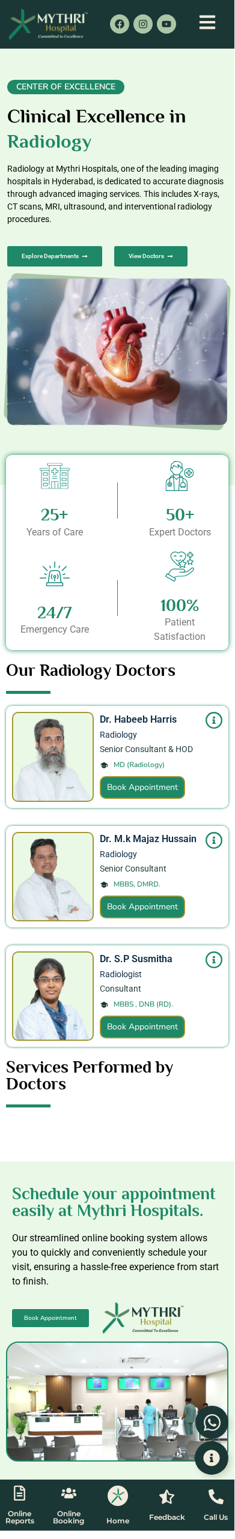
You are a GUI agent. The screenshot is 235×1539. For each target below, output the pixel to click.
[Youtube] (166, 24)
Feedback (167, 1517)
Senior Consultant (133, 868)
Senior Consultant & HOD (146, 749)
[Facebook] (119, 24)
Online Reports (19, 1517)
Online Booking (68, 1517)
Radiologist (121, 974)
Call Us (216, 1517)
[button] (65, 87)
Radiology (118, 734)
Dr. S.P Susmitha (136, 959)
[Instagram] (143, 24)
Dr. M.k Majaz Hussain (148, 839)
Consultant (120, 988)
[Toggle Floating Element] (211, 1458)
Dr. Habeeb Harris (138, 719)
